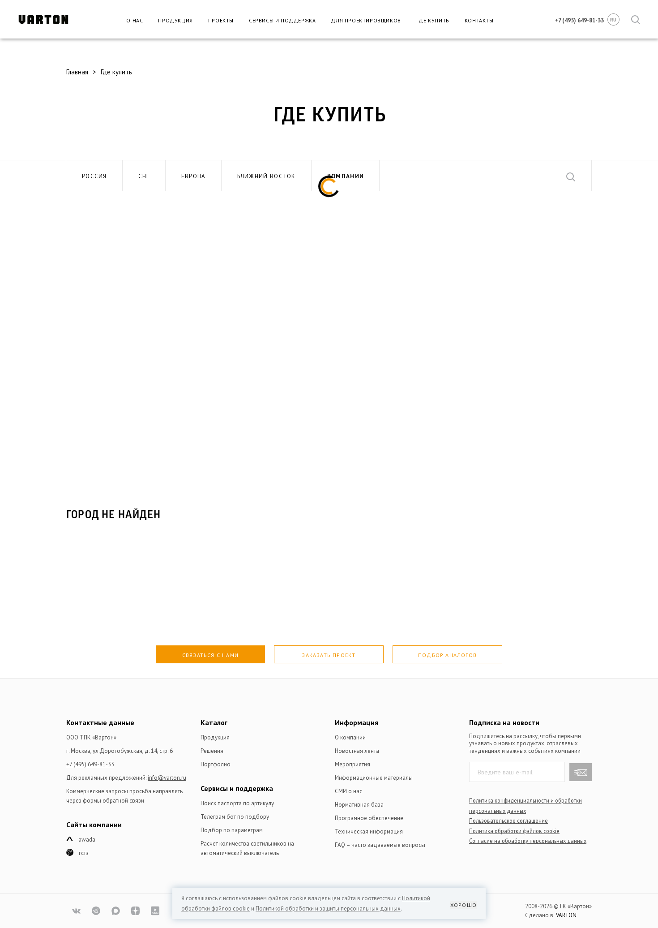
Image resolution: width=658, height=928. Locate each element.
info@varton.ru (167, 778)
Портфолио (216, 764)
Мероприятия (352, 764)
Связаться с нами (210, 655)
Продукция (175, 20)
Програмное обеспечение (369, 818)
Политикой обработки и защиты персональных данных (328, 908)
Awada (86, 839)
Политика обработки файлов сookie (514, 830)
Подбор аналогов (447, 655)
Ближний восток (266, 176)
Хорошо (463, 905)
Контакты (479, 20)
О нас (134, 20)
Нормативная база (359, 804)
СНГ (144, 176)
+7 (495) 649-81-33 (90, 764)
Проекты (221, 20)
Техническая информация (369, 831)
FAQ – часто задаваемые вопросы (380, 845)
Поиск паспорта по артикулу (237, 803)
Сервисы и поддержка (282, 20)
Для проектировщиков (366, 20)
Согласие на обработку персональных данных (527, 840)
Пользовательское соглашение (508, 820)
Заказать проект (328, 655)
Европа (193, 176)
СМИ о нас (348, 791)
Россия (94, 176)
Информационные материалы (374, 778)
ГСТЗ (84, 853)
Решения (212, 751)
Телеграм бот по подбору (235, 817)
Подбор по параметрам (232, 830)
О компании (350, 737)
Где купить (432, 20)
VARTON (566, 915)
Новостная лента (357, 751)
